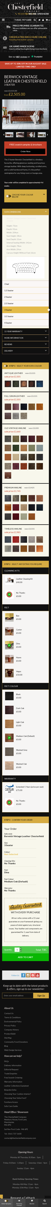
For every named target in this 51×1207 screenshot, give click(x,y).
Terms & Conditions (12, 1017)
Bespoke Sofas (10, 1090)
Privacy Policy (10, 1025)
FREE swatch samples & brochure (25, 147)
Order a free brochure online (28, 38)
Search (44, 1203)
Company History (11, 1030)
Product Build (9, 1034)
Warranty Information (13, 1082)
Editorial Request (11, 1069)
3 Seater (8, 310)
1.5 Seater (8, 290)
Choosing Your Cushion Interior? (17, 1094)
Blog (6, 1046)
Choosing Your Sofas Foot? (15, 1098)
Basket (32, 1203)
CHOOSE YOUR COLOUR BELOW (22, 196)
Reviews (8, 344)
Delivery (8, 351)
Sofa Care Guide (11, 1106)
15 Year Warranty (13, 331)
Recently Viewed (19, 1204)
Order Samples (6, 1203)
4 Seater (8, 323)
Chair (6, 284)
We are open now (38, 14)
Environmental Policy (13, 1021)
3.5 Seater (8, 316)
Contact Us (8, 1013)
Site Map (8, 1038)
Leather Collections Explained (16, 1086)
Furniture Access (11, 1102)
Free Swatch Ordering (13, 1078)
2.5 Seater (8, 303)
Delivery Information (12, 1065)
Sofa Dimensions (12, 212)
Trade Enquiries (10, 1073)
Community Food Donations (16, 1042)
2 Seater (8, 297)
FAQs (6, 1061)
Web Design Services (13, 1050)
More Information (13, 338)
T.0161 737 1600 (22, 20)
